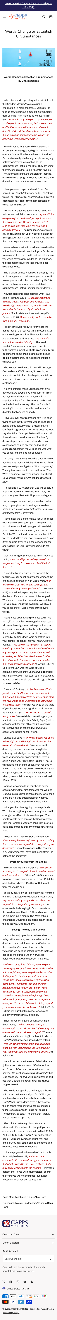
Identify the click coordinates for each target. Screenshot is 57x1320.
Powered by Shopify (11, 1313)
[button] (51, 17)
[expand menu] (4, 17)
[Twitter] (3, 1281)
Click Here (40, 1197)
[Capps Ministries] (18, 17)
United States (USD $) (18, 1288)
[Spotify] (31, 1281)
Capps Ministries (19, 1309)
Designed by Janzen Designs (42, 1309)
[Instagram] (17, 1281)
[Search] (43, 17)
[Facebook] (10, 1281)
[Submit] (50, 1258)
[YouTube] (24, 1281)
